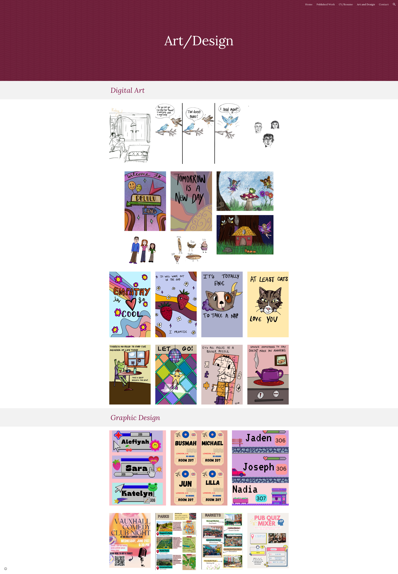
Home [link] (308, 4)
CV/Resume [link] (346, 4)
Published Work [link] (326, 4)
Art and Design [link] (366, 4)
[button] (394, 4)
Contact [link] (384, 4)
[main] (199, 40)
